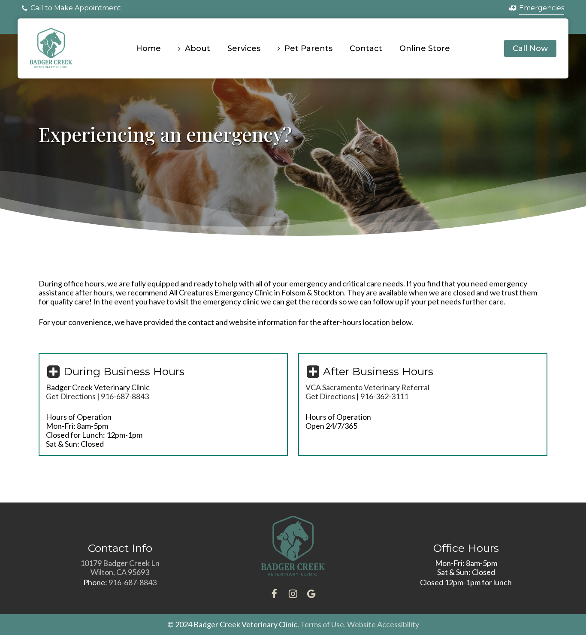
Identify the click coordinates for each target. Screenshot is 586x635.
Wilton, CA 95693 (120, 572)
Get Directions (71, 396)
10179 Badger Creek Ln (120, 563)
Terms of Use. (323, 624)
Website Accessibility (383, 624)
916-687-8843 (133, 582)
